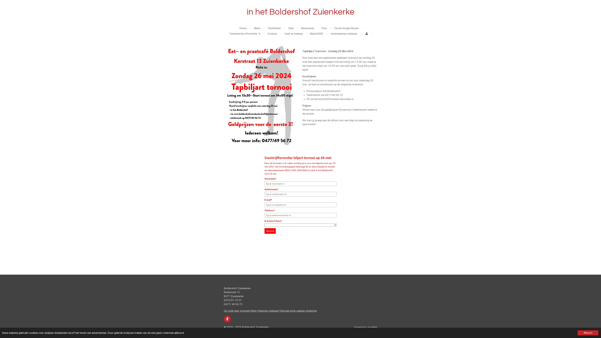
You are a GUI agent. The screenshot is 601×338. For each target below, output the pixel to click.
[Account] (367, 34)
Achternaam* (271, 189)
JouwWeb (372, 327)
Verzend (270, 231)
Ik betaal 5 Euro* (273, 221)
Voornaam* (270, 178)
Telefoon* (270, 210)
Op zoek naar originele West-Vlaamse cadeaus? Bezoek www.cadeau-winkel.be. (270, 310)
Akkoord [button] (588, 332)
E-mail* (268, 200)
